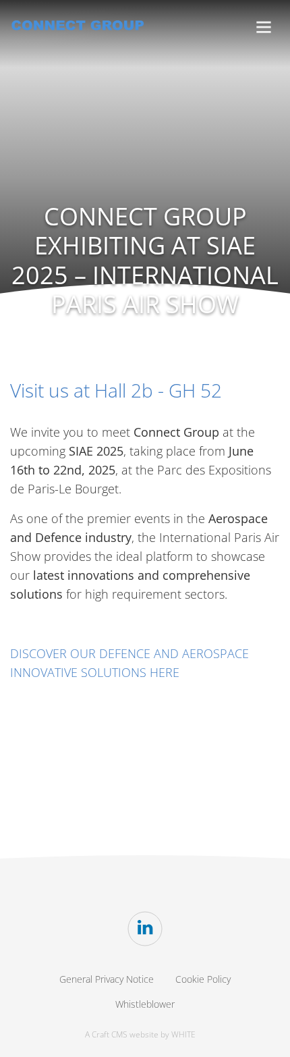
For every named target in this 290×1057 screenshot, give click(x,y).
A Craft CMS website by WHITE (140, 1034)
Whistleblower (145, 1004)
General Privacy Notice (106, 979)
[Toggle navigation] (264, 27)
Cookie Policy (203, 979)
